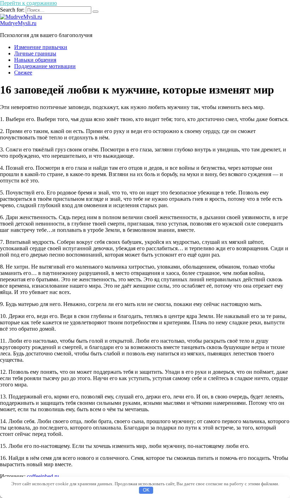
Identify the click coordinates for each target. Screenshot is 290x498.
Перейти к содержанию (28, 3)
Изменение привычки (40, 47)
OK (146, 490)
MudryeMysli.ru (18, 23)
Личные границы (35, 53)
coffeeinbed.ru (43, 476)
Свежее (23, 73)
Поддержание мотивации (45, 66)
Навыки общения (35, 60)
